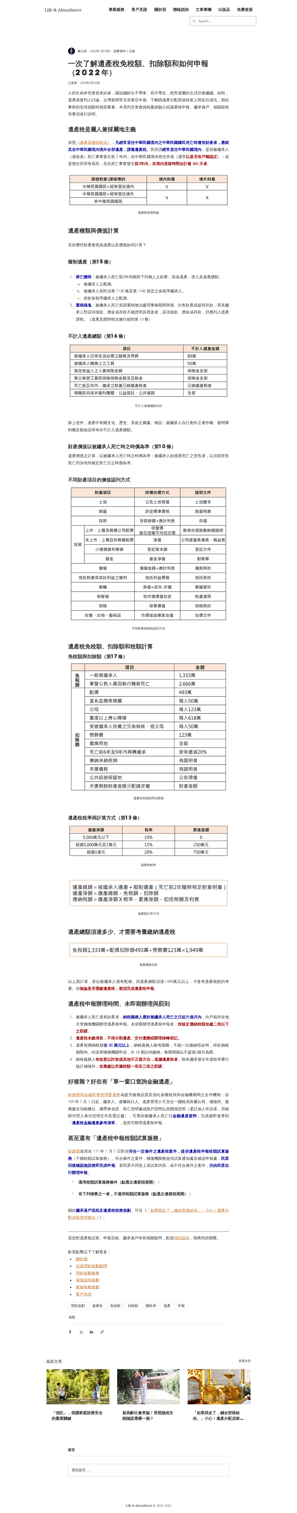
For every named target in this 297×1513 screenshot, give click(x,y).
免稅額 (115, 1306)
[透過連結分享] (102, 1332)
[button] (116, 9)
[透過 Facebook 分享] (70, 1332)
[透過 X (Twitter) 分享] (81, 1332)
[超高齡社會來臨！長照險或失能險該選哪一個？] (148, 1386)
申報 (181, 1306)
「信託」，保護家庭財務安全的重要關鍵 (77, 1415)
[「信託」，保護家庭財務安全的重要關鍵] (78, 1386)
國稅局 (151, 1306)
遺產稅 (97, 1306)
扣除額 (133, 1306)
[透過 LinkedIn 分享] (91, 1332)
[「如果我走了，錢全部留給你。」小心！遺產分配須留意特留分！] (219, 1386)
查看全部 (245, 1361)
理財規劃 (78, 1306)
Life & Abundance (139, 1506)
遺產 (167, 1306)
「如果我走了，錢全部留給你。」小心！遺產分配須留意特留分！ (218, 1415)
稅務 (72, 1317)
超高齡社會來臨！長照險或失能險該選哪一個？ (147, 1415)
